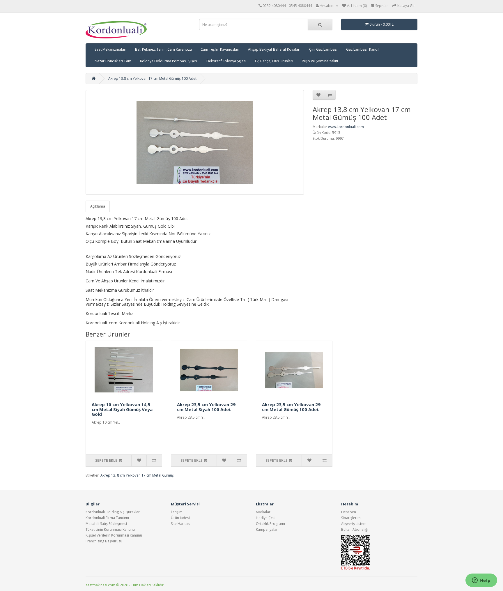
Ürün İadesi (180, 517)
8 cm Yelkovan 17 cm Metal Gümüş (145, 475)
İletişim (177, 511)
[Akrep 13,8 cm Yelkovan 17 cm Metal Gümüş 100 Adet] (195, 142)
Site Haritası (180, 523)
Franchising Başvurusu (104, 541)
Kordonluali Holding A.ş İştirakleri (113, 511)
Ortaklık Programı (270, 523)
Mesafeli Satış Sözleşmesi (106, 523)
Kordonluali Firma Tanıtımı (107, 517)
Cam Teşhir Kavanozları (220, 49)
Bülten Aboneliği (354, 529)
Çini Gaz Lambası (323, 49)
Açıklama (97, 206)
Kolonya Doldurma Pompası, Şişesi (169, 61)
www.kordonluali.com (346, 126)
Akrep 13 (107, 475)
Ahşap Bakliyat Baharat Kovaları (274, 49)
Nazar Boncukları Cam (113, 61)
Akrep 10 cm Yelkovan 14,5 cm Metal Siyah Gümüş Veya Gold (122, 409)
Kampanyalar (267, 529)
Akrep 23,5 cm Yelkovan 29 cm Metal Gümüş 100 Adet (291, 406)
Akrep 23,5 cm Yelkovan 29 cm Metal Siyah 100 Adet (206, 406)
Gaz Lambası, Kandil (362, 49)
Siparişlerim (351, 517)
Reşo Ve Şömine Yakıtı (320, 61)
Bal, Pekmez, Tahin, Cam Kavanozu (163, 49)
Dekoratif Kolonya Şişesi (226, 61)
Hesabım (348, 511)
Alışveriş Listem (353, 523)
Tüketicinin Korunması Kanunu (110, 529)
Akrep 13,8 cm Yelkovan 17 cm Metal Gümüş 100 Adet (152, 78)
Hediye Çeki (265, 517)
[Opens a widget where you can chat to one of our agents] (481, 581)
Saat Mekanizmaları (110, 49)
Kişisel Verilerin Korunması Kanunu (114, 535)
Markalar (263, 511)
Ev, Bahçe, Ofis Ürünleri (274, 61)
